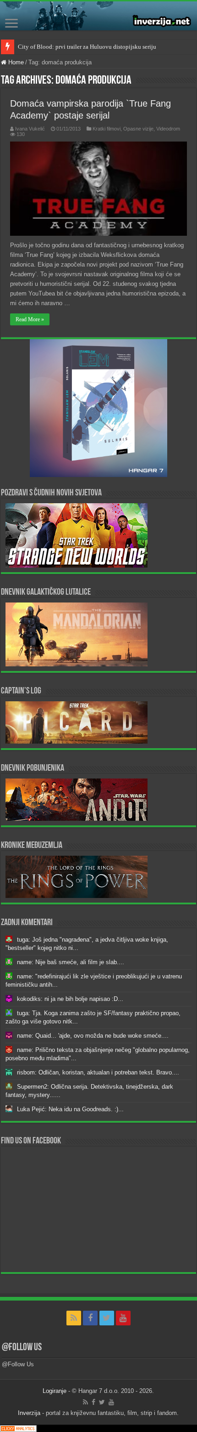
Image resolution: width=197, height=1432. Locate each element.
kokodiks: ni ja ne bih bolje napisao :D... (70, 998)
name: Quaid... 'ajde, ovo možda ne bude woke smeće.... (93, 1035)
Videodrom (168, 128)
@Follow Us (22, 1347)
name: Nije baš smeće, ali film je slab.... (70, 962)
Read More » (30, 319)
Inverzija (29, 1412)
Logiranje (54, 1390)
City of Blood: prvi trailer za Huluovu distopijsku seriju (87, 46)
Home (15, 62)
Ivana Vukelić (30, 128)
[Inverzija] (98, 15)
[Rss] (73, 1318)
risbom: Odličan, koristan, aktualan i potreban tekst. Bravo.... (98, 1072)
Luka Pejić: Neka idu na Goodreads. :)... (70, 1109)
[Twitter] (106, 1318)
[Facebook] (90, 1318)
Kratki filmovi (106, 128)
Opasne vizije (138, 128)
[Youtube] (123, 1318)
